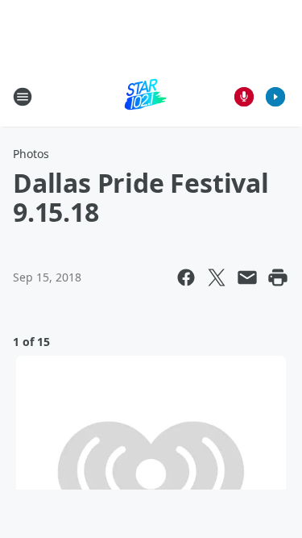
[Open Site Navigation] (22, 96)
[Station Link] (146, 96)
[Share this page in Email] (247, 277)
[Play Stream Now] (275, 96)
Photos (31, 153)
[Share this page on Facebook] (186, 277)
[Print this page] (278, 277)
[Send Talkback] (244, 96)
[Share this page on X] (216, 277)
